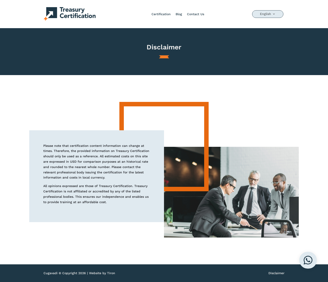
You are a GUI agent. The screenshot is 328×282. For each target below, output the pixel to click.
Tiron (111, 273)
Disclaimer (276, 273)
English (265, 14)
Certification (161, 14)
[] (308, 267)
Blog (179, 14)
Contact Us (195, 14)
